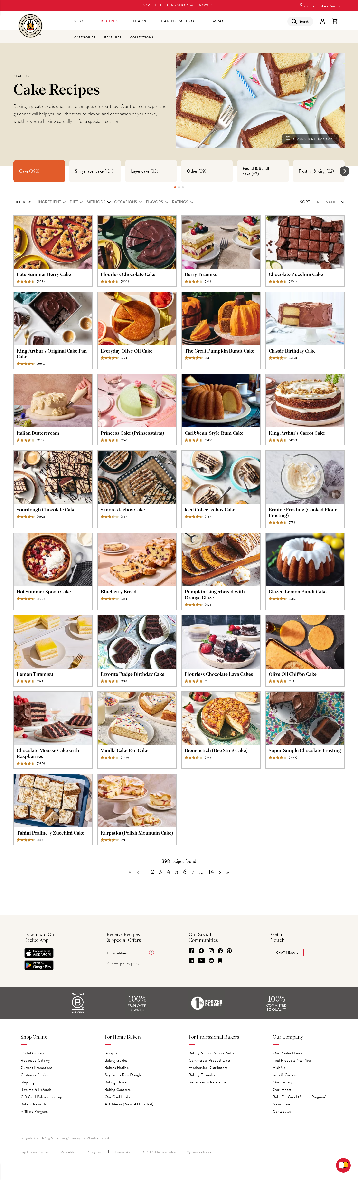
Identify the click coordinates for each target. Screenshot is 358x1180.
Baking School (179, 21)
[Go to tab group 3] (183, 187)
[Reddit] (211, 961)
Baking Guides (116, 1060)
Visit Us (308, 6)
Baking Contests (118, 1089)
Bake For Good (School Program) (300, 1097)
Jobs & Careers (285, 1075)
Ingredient (49, 202)
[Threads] (220, 951)
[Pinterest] (229, 951)
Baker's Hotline (117, 1068)
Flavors (154, 202)
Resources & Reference (207, 1082)
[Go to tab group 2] (179, 187)
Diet (74, 202)
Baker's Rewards (329, 6)
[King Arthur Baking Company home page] (30, 26)
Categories (84, 37)
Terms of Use (123, 1152)
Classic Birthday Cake (314, 139)
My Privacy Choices (199, 1152)
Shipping (27, 1082)
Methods (96, 202)
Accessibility (68, 1152)
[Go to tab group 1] (175, 187)
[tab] (39, 171)
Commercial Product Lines (210, 1060)
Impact (219, 21)
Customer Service (35, 1075)
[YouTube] (201, 961)
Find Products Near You (292, 1060)
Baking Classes (116, 1082)
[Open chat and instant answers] (343, 1165)
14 (211, 872)
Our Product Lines (287, 1053)
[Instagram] (211, 951)
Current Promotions (37, 1068)
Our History (282, 1082)
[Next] (220, 872)
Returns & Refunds (36, 1089)
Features (112, 37)
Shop (80, 21)
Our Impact (282, 1089)
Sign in (322, 21)
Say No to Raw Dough (123, 1075)
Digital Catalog (32, 1053)
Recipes (109, 21)
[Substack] (220, 961)
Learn (140, 21)
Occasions (125, 202)
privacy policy (130, 963)
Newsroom (281, 1104)
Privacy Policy (95, 1152)
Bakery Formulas (202, 1075)
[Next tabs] (344, 171)
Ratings (180, 202)
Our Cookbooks (117, 1097)
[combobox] (322, 202)
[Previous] (138, 872)
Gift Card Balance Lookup (41, 1097)
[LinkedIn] (191, 961)
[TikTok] (201, 951)
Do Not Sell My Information (159, 1152)
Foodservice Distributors (208, 1068)
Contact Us (282, 1111)
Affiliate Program (34, 1111)
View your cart (334, 21)
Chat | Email (287, 952)
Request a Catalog (35, 1060)
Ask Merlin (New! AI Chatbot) (129, 1104)
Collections (141, 37)
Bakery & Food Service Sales (211, 1053)
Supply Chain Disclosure (35, 1152)
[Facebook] (191, 951)
